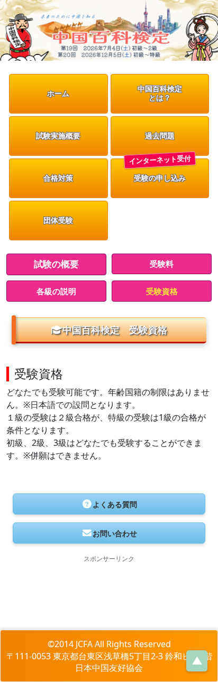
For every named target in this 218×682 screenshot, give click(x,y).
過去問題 (160, 135)
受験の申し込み (160, 178)
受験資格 (162, 291)
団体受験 (58, 220)
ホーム (58, 93)
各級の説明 (56, 291)
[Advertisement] (109, 592)
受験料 (162, 263)
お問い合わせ (115, 533)
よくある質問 (115, 504)
